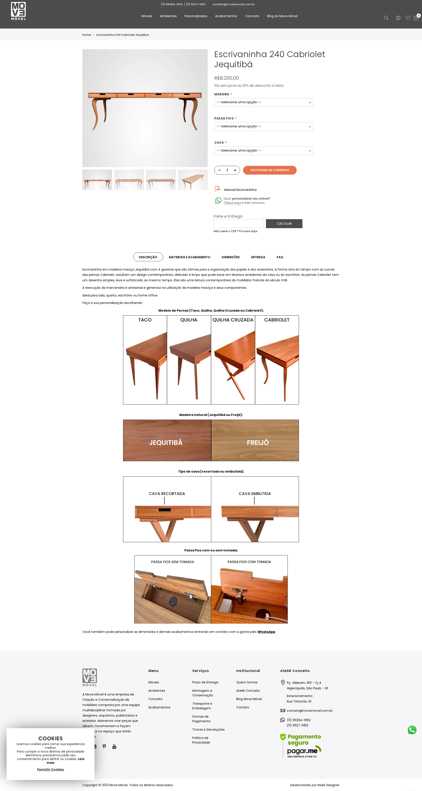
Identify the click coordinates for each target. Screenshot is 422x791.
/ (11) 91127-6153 (195, 4)
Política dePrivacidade (201, 740)
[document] (50, 754)
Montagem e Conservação (202, 692)
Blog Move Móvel (249, 699)
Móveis (153, 682)
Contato (242, 707)
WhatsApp (266, 632)
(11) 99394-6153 (172, 4)
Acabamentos (159, 707)
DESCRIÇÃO (148, 257)
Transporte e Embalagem (202, 705)
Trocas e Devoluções (208, 729)
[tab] (148, 257)
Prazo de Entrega (205, 682)
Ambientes (156, 690)
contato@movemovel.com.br (310, 710)
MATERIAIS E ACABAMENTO (189, 257)
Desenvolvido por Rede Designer (315, 785)
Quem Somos (247, 682)
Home (86, 35)
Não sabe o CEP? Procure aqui (235, 231)
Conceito (155, 699)
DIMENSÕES (231, 257)
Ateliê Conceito (248, 690)
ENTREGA (258, 257)
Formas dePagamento (201, 718)
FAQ (280, 257)
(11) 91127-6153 (297, 725)
